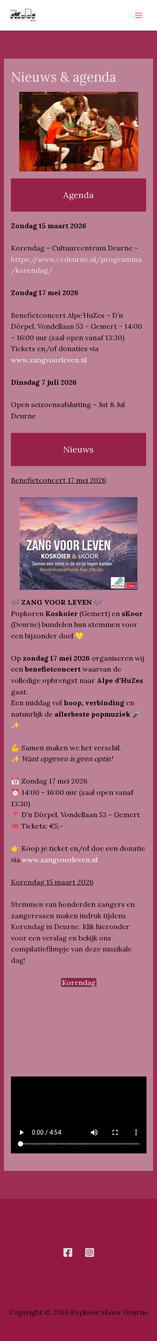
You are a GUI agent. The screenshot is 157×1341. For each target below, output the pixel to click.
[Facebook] (68, 1252)
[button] (78, 982)
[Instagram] (90, 1252)
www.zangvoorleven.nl (49, 359)
